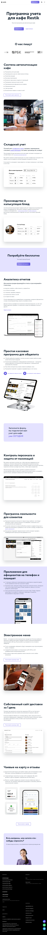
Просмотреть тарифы (23, 824)
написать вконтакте (29, 915)
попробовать (35, 2)
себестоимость (32, 211)
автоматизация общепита (7, 887)
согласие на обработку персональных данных (11, 919)
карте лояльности (9, 529)
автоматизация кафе (6, 881)
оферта (3, 916)
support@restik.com (29, 906)
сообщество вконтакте (30, 920)
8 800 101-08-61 (29, 922)
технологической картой (20, 155)
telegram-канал (29, 917)
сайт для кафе (5, 896)
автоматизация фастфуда (7, 889)
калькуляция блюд (23, 211)
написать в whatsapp (30, 910)
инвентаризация (15, 150)
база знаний (28, 882)
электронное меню (6, 899)
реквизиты (4, 921)
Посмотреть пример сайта (12, 725)
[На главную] (4, 2)
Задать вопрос (7, 310)
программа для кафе (6, 883)
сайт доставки (5, 894)
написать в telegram (29, 908)
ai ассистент (4, 891)
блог (26, 878)
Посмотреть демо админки (12, 95)
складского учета (18, 148)
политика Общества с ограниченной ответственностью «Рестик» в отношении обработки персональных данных (10, 925)
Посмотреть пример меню (12, 659)
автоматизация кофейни (7, 885)
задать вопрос (29, 28)
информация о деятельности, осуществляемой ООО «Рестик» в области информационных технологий (11, 930)
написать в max (29, 913)
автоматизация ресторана (7, 879)
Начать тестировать (23, 264)
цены (3, 909)
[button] (44, 921)
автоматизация (5, 878)
